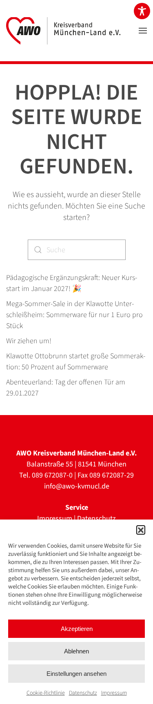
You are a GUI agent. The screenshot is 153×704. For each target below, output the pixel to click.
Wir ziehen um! (28, 341)
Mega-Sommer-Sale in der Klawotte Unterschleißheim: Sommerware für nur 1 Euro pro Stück (74, 315)
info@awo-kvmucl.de (76, 486)
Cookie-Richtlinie (46, 693)
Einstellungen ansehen (76, 673)
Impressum (114, 693)
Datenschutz (83, 693)
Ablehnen (76, 651)
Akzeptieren (77, 628)
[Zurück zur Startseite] (63, 30)
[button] (141, 530)
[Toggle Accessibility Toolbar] (142, 11)
